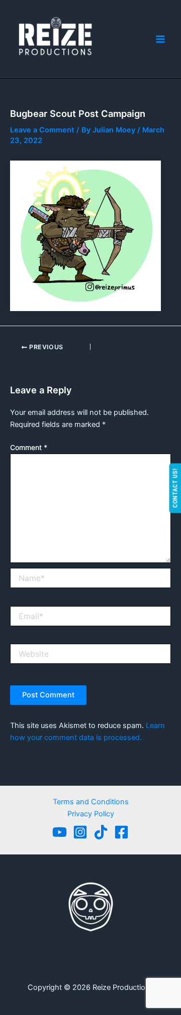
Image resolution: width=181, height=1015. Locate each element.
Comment (28, 447)
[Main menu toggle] (160, 39)
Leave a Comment (42, 129)
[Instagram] (80, 832)
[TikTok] (101, 832)
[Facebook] (121, 832)
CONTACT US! (174, 488)
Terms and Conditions (91, 801)
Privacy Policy (90, 813)
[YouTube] (59, 832)
